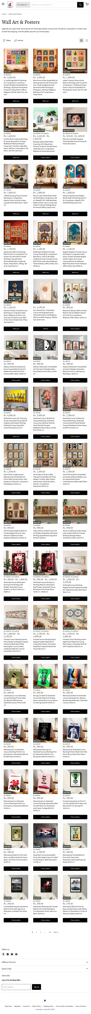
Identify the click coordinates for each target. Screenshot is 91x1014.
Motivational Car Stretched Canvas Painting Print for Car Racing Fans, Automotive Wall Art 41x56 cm (16, 804)
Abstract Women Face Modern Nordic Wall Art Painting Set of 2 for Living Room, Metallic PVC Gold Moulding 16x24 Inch (74, 199)
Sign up (36, 987)
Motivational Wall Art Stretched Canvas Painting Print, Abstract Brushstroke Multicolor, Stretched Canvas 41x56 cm (75, 699)
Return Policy (36, 1006)
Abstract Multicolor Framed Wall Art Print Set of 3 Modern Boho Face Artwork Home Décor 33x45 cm (45, 370)
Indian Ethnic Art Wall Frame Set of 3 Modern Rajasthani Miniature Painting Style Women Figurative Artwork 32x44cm (45, 534)
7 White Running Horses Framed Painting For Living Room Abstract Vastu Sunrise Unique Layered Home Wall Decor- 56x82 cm (16, 200)
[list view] (86, 40)
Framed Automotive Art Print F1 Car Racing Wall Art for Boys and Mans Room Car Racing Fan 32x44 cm (75, 804)
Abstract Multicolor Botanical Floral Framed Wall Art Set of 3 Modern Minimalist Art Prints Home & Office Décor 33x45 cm (15, 370)
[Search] (80, 5)
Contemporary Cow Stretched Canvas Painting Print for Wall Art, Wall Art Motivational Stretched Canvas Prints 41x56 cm (15, 700)
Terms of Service (80, 1006)
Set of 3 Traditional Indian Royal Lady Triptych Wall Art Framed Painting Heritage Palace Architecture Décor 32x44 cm (74, 534)
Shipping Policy (48, 1006)
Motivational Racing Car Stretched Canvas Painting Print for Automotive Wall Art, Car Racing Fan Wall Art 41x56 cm (45, 753)
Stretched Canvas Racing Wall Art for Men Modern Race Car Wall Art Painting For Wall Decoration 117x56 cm (45, 858)
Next (56, 932)
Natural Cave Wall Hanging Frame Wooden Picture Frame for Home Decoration (75, 141)
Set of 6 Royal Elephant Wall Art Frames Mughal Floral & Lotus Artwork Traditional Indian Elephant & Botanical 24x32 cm (15, 534)
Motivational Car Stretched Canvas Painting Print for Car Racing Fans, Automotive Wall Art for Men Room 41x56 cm (16, 753)
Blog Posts (8, 1006)
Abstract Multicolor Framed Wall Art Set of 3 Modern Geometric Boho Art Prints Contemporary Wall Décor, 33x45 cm (74, 370)
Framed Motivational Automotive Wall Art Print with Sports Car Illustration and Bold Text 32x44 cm (16, 910)
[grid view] (81, 40)
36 (50, 932)
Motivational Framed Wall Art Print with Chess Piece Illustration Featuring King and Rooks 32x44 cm (74, 858)
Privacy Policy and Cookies (64, 1006)
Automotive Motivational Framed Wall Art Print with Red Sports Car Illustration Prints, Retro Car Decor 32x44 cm (45, 910)
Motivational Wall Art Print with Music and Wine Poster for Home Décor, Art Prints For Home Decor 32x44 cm (15, 858)
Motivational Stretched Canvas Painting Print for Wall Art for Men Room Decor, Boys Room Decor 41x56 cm (75, 753)
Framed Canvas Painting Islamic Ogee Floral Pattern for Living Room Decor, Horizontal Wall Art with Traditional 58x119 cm (74, 643)
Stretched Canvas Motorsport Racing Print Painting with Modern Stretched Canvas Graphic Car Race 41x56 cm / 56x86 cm (14, 587)
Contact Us (26, 1006)
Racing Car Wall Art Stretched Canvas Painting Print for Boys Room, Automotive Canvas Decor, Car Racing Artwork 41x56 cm (45, 699)
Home (4, 14)
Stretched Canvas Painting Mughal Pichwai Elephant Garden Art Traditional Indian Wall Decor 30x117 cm (75, 588)
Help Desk (17, 1006)
